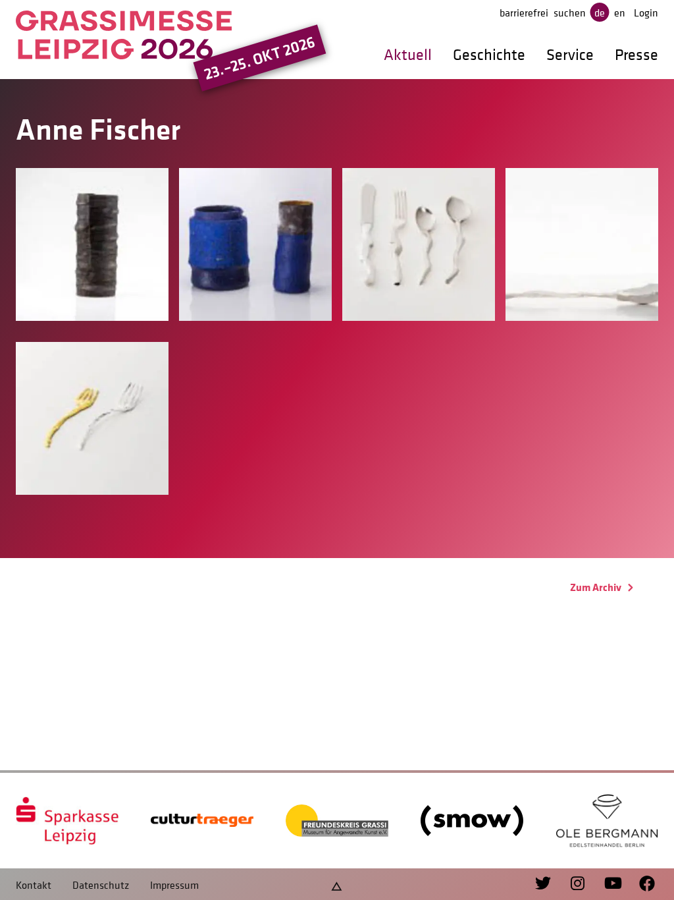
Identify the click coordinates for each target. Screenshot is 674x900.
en (619, 12)
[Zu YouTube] (605, 884)
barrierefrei (524, 12)
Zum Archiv (596, 587)
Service (570, 54)
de (599, 12)
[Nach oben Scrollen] (337, 884)
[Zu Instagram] (571, 884)
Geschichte (489, 54)
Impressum (174, 885)
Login (646, 12)
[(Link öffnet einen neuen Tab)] (67, 821)
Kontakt (33, 885)
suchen (570, 12)
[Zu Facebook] (640, 884)
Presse (636, 54)
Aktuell (408, 54)
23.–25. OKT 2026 (259, 57)
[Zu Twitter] (544, 884)
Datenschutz (100, 885)
